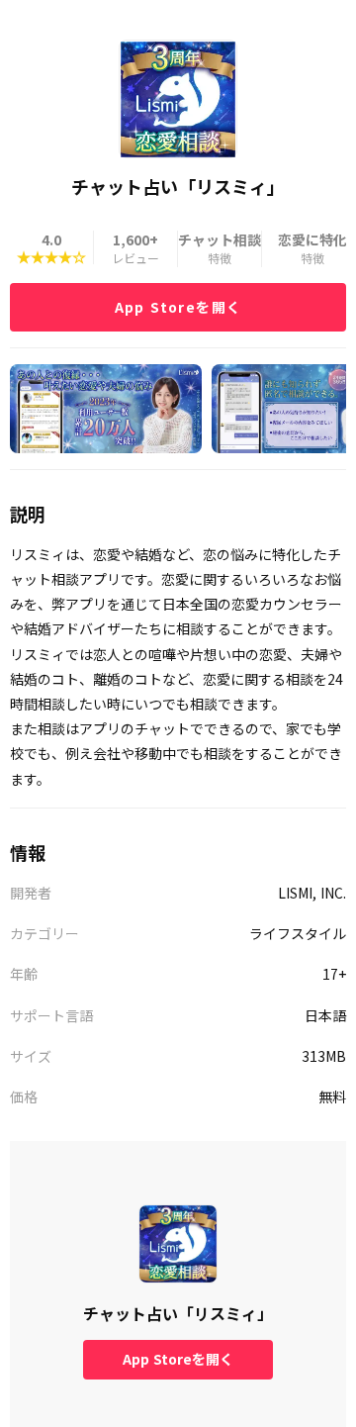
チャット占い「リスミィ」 (178, 1313)
